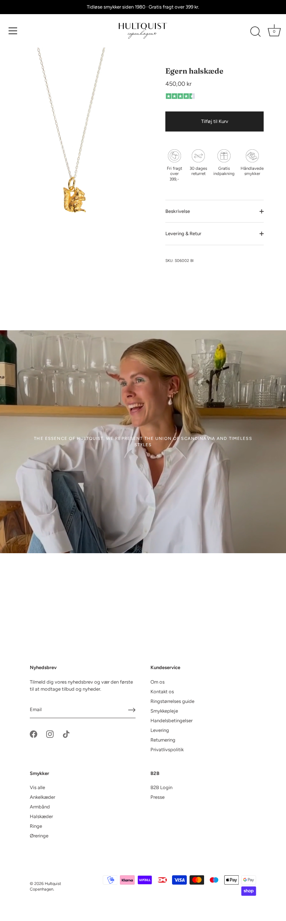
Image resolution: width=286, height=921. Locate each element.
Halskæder (41, 816)
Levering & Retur (183, 233)
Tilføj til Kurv (214, 121)
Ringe (36, 826)
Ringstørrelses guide (172, 701)
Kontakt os (162, 691)
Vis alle (37, 787)
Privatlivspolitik (167, 749)
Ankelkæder (42, 797)
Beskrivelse (177, 211)
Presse (157, 797)
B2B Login (161, 787)
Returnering (162, 740)
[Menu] (13, 31)
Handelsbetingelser (171, 720)
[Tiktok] (66, 733)
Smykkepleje (164, 711)
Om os (157, 682)
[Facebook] (33, 733)
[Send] (132, 710)
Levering (159, 730)
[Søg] (255, 32)
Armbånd (40, 807)
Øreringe (39, 836)
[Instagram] (50, 733)
